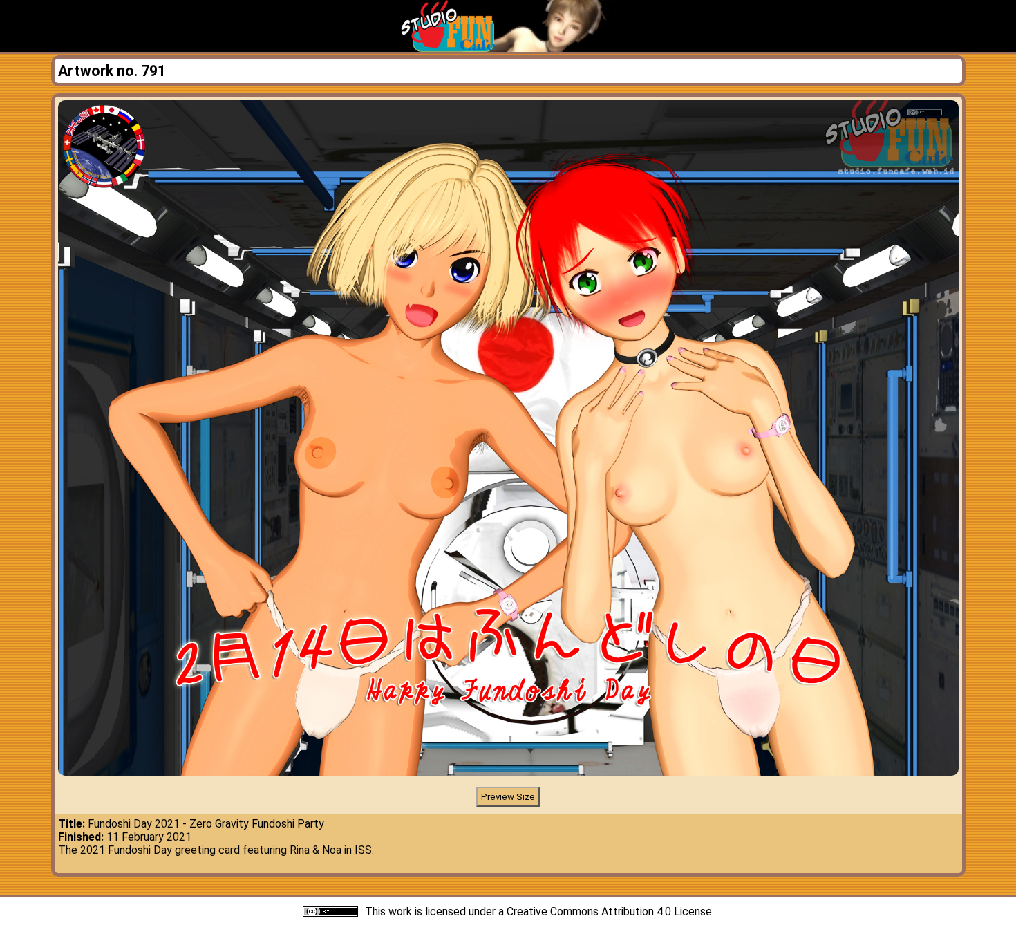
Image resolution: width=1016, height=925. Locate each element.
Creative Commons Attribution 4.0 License (609, 911)
